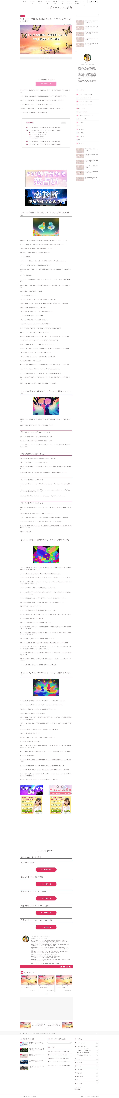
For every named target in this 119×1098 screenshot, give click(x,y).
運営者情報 (77, 1089)
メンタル (62, 2)
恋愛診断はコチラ (46, 83)
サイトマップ (78, 1088)
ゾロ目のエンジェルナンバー (85, 115)
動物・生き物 (55, 2)
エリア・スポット (77, 2)
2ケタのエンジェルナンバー (85, 98)
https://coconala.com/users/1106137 (52, 963)
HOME (24, 1)
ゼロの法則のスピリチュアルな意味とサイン (59, 1051)
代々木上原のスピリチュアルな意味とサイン (59, 1061)
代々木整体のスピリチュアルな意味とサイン (59, 1065)
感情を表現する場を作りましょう (38, 134)
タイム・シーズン (69, 2)
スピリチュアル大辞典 (59, 7)
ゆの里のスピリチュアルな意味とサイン (58, 1055)
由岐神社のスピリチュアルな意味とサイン (59, 1058)
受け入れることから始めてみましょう (39, 132)
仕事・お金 (32, 2)
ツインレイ (80, 122)
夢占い (79, 139)
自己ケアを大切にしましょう (37, 136)
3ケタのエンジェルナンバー (85, 101)
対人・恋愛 (48, 2)
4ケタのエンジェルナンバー (85, 104)
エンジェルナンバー (84, 2)
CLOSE (63, 122)
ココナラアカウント (84, 81)
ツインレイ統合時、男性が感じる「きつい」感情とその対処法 (45, 127)
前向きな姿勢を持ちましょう (37, 138)
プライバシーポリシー (25, 1096)
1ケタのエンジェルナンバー (85, 94)
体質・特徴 (40, 2)
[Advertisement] (46, 69)
